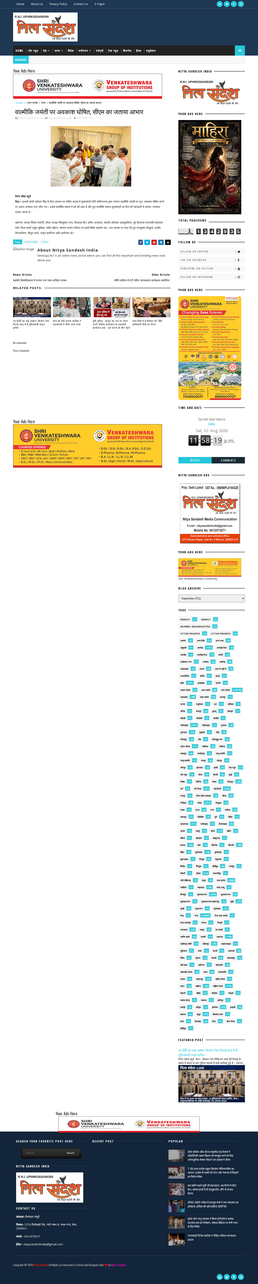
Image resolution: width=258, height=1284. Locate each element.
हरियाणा (215, 1007)
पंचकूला (218, 802)
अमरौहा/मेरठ (202, 654)
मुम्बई (182, 908)
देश (45, 50)
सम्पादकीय (222, 971)
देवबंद (182, 781)
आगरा (202, 668)
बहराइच (199, 837)
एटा (215, 704)
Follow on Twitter (194, 251)
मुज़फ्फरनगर (226, 894)
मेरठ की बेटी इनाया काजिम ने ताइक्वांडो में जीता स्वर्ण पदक (67, 322)
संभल (205, 971)
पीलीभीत (201, 816)
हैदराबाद (198, 1021)
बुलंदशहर (198, 852)
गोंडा (217, 732)
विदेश (71, 50)
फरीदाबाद (204, 823)
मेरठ (44, 103)
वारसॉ (215, 950)
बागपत (182, 845)
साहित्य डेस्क (218, 986)
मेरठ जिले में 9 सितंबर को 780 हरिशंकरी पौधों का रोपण (147, 322)
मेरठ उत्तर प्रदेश (221, 915)
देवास (214, 781)
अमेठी (220, 654)
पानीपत (227, 809)
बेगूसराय (218, 859)
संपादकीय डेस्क (186, 971)
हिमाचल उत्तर (218, 1014)
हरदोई (182, 1007)
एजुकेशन (151, 50)
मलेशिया (183, 887)
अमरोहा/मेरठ (222, 647)
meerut (185, 619)
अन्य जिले (201, 640)
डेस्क (200, 774)
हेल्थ (182, 1021)
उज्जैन (218, 682)
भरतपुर (231, 866)
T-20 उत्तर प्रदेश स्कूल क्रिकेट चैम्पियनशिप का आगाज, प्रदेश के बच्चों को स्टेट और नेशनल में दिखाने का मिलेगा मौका (213, 1172)
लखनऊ (220, 936)
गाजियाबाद (184, 725)
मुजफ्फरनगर (202, 894)
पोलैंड (230, 816)
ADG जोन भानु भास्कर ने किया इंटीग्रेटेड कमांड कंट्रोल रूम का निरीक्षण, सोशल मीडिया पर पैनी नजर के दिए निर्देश (213, 1222)
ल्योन (200, 950)
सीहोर (198, 993)
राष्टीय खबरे (185, 936)
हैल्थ (138, 50)
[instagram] (241, 4)
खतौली (215, 718)
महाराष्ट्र (201, 887)
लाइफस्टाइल (226, 943)
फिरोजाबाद (223, 823)
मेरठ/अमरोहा (185, 922)
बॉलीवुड (215, 866)
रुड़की (203, 936)
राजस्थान (183, 929)
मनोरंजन (83, 50)
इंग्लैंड (202, 675)
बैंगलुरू (198, 866)
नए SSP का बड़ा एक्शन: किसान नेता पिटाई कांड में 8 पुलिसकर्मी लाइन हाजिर (31, 324)
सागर (182, 986)
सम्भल (182, 978)
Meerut (206, 619)
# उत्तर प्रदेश (31, 242)
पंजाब (182, 809)
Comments (228, 460)
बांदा (199, 845)
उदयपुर (223, 696)
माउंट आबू (220, 887)
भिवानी (182, 873)
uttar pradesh (190, 633)
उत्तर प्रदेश (32, 103)
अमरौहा (183, 654)
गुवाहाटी (202, 732)
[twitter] (227, 4)
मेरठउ (204, 922)
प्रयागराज (184, 823)
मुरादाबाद (217, 908)
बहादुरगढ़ (216, 837)
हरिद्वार (198, 1007)
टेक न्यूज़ (113, 50)
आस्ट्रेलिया (184, 675)
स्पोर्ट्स (99, 50)
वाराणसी (231, 950)
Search (70, 1153)
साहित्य (198, 986)
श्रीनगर (201, 964)
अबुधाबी (183, 647)
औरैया (182, 711)
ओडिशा (230, 704)
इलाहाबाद (201, 682)
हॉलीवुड (183, 1028)
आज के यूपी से (220, 668)
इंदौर (182, 682)
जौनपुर (183, 767)
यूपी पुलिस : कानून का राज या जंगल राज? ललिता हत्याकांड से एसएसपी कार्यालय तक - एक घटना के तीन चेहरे (111, 324)
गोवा (199, 739)
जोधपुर (219, 760)
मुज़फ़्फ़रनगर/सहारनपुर (210, 901)
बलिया (182, 837)
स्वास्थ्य (204, 1000)
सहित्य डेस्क (220, 978)
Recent (195, 460)
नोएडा (199, 802)
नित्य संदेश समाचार (203, 795)
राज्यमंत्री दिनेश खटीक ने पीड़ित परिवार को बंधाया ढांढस (212, 1237)
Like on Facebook (193, 260)
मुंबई (232, 901)
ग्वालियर (205, 746)
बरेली (213, 830)
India (211, 421)
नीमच (224, 795)
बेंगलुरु (201, 859)
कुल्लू (214, 711)
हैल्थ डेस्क (231, 1021)
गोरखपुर (183, 739)
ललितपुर (206, 943)
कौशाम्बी (199, 718)
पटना (197, 809)
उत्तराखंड (184, 696)
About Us (37, 4)
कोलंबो (182, 718)
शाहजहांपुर (231, 957)
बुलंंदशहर (218, 852)
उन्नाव (182, 704)
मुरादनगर (199, 908)
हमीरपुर (220, 1000)
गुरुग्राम (183, 732)
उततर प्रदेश (185, 689)
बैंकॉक (182, 866)
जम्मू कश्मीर (220, 753)
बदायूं (198, 830)
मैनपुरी (219, 922)
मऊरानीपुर (217, 873)
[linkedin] (220, 4)
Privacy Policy (58, 4)
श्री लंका (183, 964)
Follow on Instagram (196, 277)
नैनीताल (183, 802)
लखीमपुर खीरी (185, 943)
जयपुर (203, 760)
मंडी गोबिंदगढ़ (185, 880)
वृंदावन (198, 957)
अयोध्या (205, 661)
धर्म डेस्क (197, 788)
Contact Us (81, 4)
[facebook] (234, 4)
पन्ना (212, 809)
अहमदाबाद (184, 668)
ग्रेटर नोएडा (185, 746)
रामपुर (202, 929)
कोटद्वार (230, 711)
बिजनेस (127, 50)
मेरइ (182, 915)
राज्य (57, 50)
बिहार (182, 852)
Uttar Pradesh (221, 633)
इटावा (218, 675)
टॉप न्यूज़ (33, 50)
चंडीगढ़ (222, 746)
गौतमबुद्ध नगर (217, 739)
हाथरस (183, 1014)
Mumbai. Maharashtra (195, 626)
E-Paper (100, 4)
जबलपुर (183, 753)
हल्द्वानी (232, 1007)
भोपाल (198, 873)
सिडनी (182, 993)
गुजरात (223, 725)
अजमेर (183, 640)
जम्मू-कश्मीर (185, 760)
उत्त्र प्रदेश (204, 696)
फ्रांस (182, 830)
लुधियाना (183, 950)
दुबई (230, 774)
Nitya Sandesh (40, 1265)
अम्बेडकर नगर (186, 661)
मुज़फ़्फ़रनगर (185, 901)
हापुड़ (199, 1014)
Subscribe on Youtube (197, 268)
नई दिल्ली (217, 788)
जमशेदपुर (201, 753)
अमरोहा (200, 647)
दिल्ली (215, 774)
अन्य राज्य (220, 640)
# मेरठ (45, 242)
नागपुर (182, 795)
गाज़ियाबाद (206, 725)
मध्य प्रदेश (221, 880)
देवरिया (198, 781)
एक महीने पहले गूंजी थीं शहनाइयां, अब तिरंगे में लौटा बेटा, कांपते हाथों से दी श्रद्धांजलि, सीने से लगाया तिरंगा (212, 1189)
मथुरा (204, 880)
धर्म (181, 788)
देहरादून (230, 781)
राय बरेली (219, 929)
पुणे (216, 816)
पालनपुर (183, 816)
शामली (213, 957)
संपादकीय (219, 964)
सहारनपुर (199, 978)
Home (20, 4)
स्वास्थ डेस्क (185, 1000)
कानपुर (198, 711)
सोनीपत (214, 993)
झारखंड (200, 767)
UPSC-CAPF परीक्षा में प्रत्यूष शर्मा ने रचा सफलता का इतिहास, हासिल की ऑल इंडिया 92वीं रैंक (213, 1204)
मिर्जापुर (183, 894)
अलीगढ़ (222, 661)
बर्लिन (229, 830)
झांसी (216, 767)
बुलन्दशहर (184, 859)
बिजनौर (231, 845)
